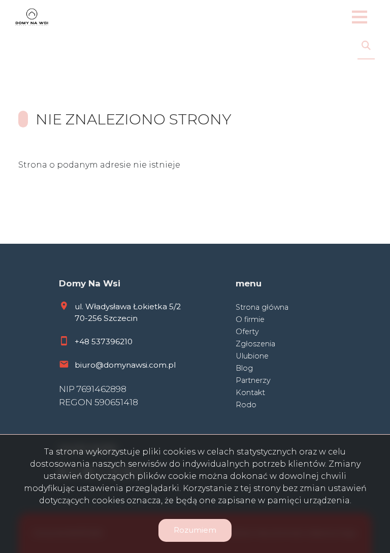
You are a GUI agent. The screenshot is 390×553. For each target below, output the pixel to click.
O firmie (250, 319)
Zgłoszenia (255, 343)
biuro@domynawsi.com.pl (125, 365)
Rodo (246, 404)
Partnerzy (253, 380)
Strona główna (262, 307)
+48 (83, 341)
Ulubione (252, 356)
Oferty (247, 331)
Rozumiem (195, 530)
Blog (244, 368)
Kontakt (250, 392)
